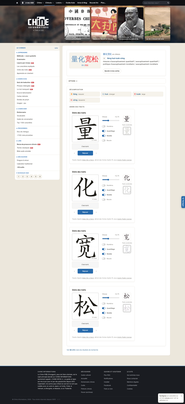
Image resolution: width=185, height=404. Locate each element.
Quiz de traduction (25, 82)
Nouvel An (94, 3)
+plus (56, 48)
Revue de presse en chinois (28, 144)
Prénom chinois (86, 389)
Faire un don (39, 30)
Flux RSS (107, 375)
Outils (83, 385)
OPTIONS (73, 81)
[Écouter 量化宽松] (104, 58)
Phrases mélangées (25, 86)
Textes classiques (25, 148)
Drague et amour (23, 160)
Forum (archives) (87, 392)
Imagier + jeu (21, 103)
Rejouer (85, 153)
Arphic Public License (124, 160)
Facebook (107, 385)
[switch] (110, 126)
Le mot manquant (25, 89)
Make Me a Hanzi (88, 160)
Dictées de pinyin (23, 99)
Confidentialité (132, 385)
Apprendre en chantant (25, 73)
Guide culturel (86, 375)
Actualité (84, 378)
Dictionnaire (21, 112)
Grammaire (21, 59)
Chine (39, 3)
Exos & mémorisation (24, 93)
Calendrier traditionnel (24, 164)
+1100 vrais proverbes (25, 135)
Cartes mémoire (22, 96)
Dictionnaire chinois (88, 382)
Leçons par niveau (25, 63)
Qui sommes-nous (133, 375)
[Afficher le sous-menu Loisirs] (63, 3)
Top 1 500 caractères (24, 123)
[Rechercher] (168, 3)
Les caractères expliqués (25, 66)
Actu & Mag (82, 3)
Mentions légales (133, 382)
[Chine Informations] (38, 22)
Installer (106, 382)
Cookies (130, 389)
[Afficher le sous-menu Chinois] (53, 3)
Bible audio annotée (24, 151)
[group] (96, 135)
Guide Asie (70, 3)
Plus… (103, 3)
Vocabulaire (21, 116)
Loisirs (59, 3)
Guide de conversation (25, 119)
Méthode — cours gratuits (26, 56)
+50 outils (20, 167)
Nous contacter (132, 378)
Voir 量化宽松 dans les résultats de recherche (82, 350)
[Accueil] (17, 2)
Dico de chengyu (23, 132)
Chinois (48, 3)
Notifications (108, 378)
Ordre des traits (24, 70)
